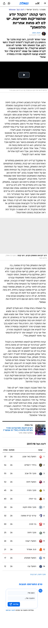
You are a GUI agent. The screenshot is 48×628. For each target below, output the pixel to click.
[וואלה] (24, 3)
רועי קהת (33, 574)
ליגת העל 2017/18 (36, 444)
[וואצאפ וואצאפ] (9, 3)
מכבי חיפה (42, 574)
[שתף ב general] (4, 3)
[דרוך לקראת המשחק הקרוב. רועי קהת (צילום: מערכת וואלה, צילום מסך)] (24, 239)
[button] (37, 3)
